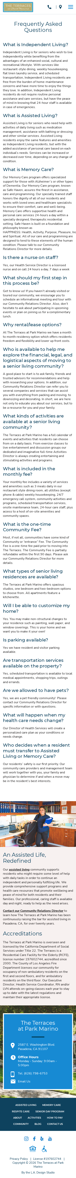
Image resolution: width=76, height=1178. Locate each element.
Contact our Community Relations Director (33, 911)
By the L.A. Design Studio (38, 1172)
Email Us (24, 1081)
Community (21, 1123)
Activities (34, 1117)
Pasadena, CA (61, 7)
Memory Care (51, 1105)
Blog (37, 1123)
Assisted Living (25, 1105)
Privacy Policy (19, 1159)
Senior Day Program (49, 1111)
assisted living (19, 869)
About (17, 1117)
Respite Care (21, 1111)
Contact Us (55, 1123)
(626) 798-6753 (50, 7)
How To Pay (55, 1117)
